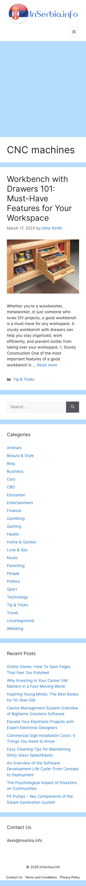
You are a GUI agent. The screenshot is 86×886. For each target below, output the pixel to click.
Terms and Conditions (41, 877)
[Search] (72, 407)
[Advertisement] (43, 86)
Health (13, 534)
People (13, 573)
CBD (11, 487)
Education (16, 495)
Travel (12, 612)
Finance (14, 510)
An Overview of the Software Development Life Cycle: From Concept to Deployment (43, 769)
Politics (13, 581)
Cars (11, 479)
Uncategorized (20, 620)
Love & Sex (17, 550)
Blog (11, 463)
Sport (12, 589)
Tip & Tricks (23, 379)
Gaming (14, 526)
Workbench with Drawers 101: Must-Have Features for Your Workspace (39, 198)
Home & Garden (21, 542)
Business (15, 471)
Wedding (15, 628)
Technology (17, 597)
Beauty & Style (20, 455)
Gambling (16, 518)
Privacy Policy (70, 877)
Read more (47, 365)
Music (12, 557)
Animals (14, 447)
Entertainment (20, 502)
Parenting (16, 565)
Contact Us (14, 877)
